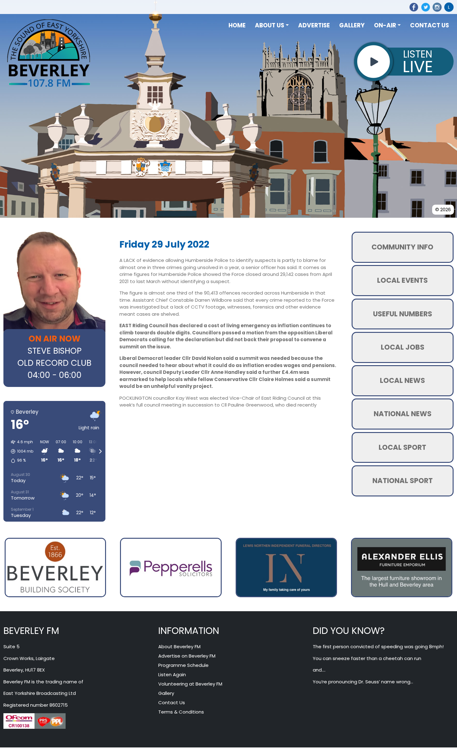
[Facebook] (413, 7)
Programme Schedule (183, 665)
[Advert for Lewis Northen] (286, 567)
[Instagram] (436, 7)
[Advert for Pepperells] (170, 567)
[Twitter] (424, 7)
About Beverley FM (179, 646)
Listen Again (172, 674)
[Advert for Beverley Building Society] (55, 567)
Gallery (166, 693)
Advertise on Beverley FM (186, 656)
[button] (19, 451)
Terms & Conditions (181, 712)
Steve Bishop (54, 351)
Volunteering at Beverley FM (190, 684)
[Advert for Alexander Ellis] (401, 567)
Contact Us (171, 702)
